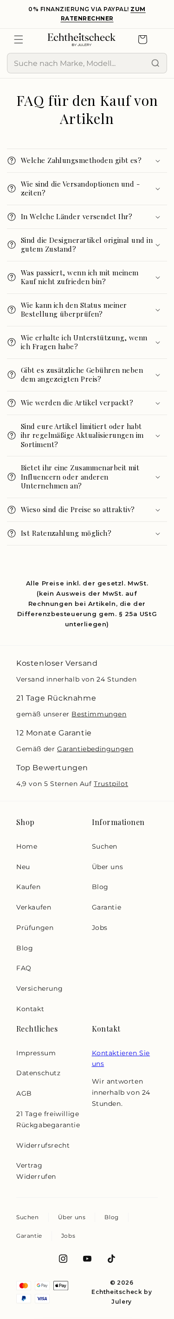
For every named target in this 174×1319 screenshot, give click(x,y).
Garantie (107, 907)
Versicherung (39, 988)
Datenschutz (38, 1073)
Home (26, 846)
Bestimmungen (98, 714)
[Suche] (155, 63)
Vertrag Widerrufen (36, 1171)
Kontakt (30, 1009)
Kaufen (28, 887)
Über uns (107, 867)
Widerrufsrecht (43, 1145)
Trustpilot (111, 784)
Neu (23, 867)
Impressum (36, 1053)
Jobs (100, 927)
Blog (24, 948)
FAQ (24, 968)
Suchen (105, 846)
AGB (24, 1093)
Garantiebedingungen (95, 749)
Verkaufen (33, 907)
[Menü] (18, 39)
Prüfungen (34, 927)
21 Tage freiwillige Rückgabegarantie (48, 1119)
